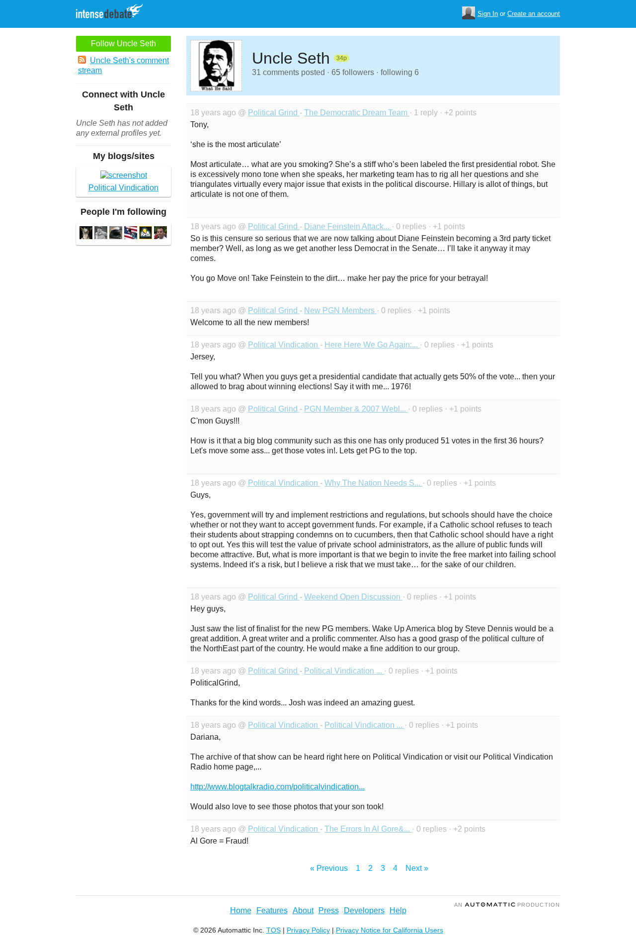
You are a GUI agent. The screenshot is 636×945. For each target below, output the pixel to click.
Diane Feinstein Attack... (348, 226)
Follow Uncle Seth (123, 43)
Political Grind (274, 112)
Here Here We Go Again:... (372, 345)
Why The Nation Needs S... (373, 483)
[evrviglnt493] (86, 234)
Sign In (487, 13)
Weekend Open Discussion (353, 597)
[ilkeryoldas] (145, 234)
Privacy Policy (308, 930)
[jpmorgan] (160, 234)
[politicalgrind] (130, 234)
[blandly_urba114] (100, 234)
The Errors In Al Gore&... (368, 829)
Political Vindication (284, 345)
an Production (507, 905)
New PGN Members (340, 310)
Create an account (533, 13)
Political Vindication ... (344, 671)
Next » (416, 868)
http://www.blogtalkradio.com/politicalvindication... (277, 786)
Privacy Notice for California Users (389, 930)
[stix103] (115, 234)
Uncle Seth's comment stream (123, 65)
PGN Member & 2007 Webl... (356, 409)
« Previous (329, 868)
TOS (273, 930)
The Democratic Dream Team (356, 112)
